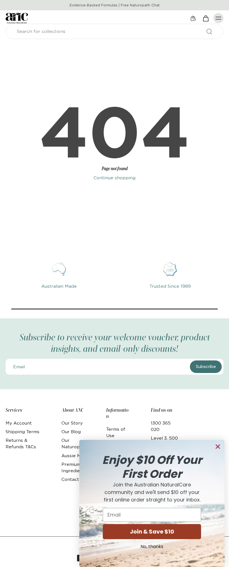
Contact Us (73, 479)
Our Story (72, 423)
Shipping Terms (22, 431)
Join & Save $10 (152, 532)
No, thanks (151, 546)
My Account (19, 423)
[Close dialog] (217, 446)
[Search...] (209, 31)
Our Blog (71, 431)
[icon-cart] (205, 18)
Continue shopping (114, 177)
